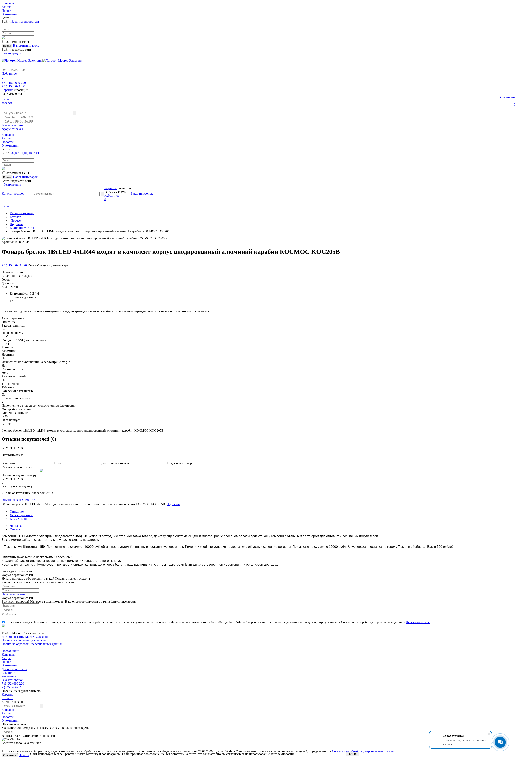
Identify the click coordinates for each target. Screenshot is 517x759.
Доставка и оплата (14, 669)
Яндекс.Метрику (86, 754)
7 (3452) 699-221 (13, 687)
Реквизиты (9, 676)
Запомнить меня (17, 41)
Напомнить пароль (26, 45)
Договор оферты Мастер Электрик (25, 636)
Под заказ (16, 224)
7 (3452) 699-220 (13, 683)
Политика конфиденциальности (24, 640)
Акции (6, 658)
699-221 (14, 86)
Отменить (29, 499)
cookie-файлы (111, 754)
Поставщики (10, 651)
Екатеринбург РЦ (22, 227)
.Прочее (15, 220)
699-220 (14, 82)
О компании (10, 665)
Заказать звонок (12, 125)
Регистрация (12, 53)
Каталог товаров (7, 101)
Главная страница (22, 213)
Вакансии (8, 672)
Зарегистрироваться (25, 21)
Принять (352, 753)
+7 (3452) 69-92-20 (14, 265)
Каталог (7, 206)
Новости (8, 661)
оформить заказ (12, 129)
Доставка (16, 525)
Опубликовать (11, 499)
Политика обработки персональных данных (32, 644)
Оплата (15, 529)
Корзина (8, 90)
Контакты (8, 654)
